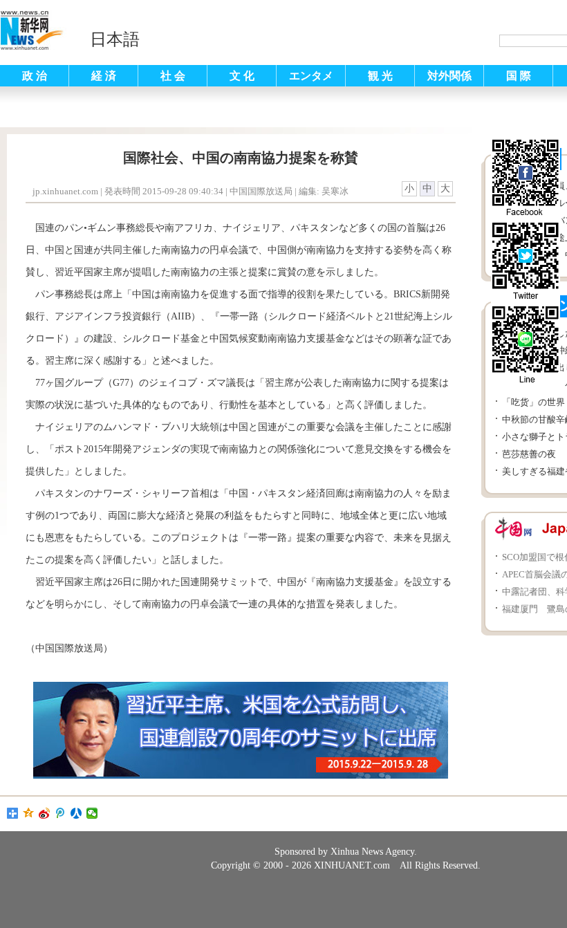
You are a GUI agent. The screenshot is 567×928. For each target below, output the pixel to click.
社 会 (172, 76)
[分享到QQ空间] (29, 813)
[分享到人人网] (76, 813)
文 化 (242, 76)
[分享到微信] (92, 813)
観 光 (380, 76)
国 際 (518, 76)
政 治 (34, 76)
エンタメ (311, 76)
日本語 (115, 39)
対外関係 (449, 76)
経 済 (103, 76)
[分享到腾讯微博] (60, 813)
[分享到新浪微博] (44, 813)
